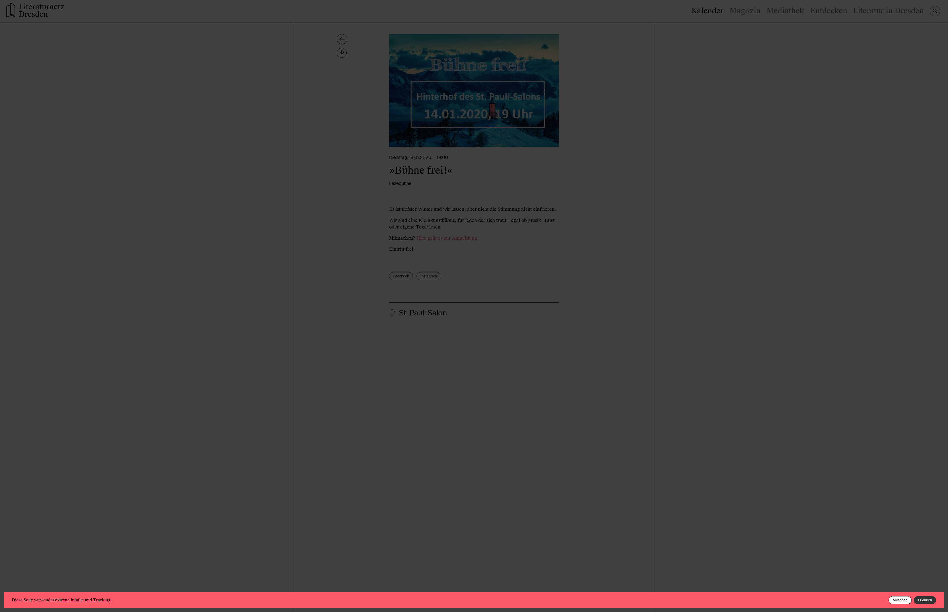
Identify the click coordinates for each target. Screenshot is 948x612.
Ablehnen (900, 600)
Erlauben (925, 600)
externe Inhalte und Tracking (82, 600)
